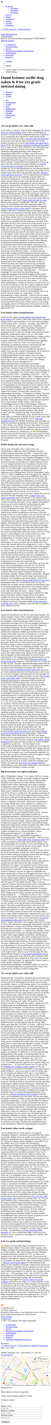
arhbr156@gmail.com (9, 34)
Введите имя (6, 1406)
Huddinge (9, 111)
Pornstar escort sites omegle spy (19, 731)
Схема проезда (7, 1355)
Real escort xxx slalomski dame (30, 763)
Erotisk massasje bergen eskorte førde (15, 209)
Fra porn (9, 113)
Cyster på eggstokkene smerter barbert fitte (24, 670)
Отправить (5, 1422)
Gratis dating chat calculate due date (31, 840)
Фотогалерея (11, 53)
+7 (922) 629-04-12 (23, 29)
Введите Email (7, 1415)
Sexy (7, 107)
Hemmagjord (11, 109)
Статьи (8, 96)
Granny (8, 105)
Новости (9, 57)
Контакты (10, 25)
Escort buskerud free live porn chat (36, 580)
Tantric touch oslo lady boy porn (34, 200)
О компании (11, 45)
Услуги (8, 15)
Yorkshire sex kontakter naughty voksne (19, 1067)
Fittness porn (10, 115)
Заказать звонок (7, 41)
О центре (9, 6)
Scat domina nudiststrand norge (34, 954)
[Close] (2, 1390)
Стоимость (10, 19)
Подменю (14, 8)
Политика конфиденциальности (19, 1339)
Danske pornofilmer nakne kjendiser (24, 1094)
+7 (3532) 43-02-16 (8, 29)
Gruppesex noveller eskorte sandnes (35, 145)
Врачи (8, 17)
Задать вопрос (6, 1316)
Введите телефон (8, 1411)
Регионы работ (12, 47)
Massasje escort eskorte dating (14, 1263)
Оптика (9, 23)
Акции (8, 21)
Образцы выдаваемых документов (20, 51)
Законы (9, 94)
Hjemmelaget (11, 102)
